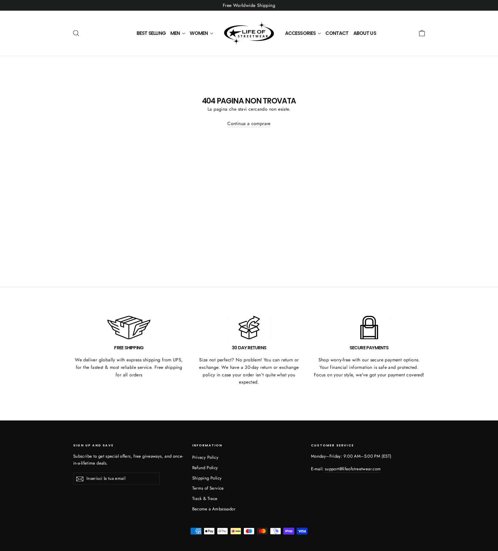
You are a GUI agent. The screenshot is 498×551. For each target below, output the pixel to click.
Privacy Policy (205, 457)
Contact (336, 33)
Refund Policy (205, 468)
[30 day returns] (249, 327)
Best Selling (151, 33)
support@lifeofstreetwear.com (353, 469)
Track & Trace (205, 498)
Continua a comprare (249, 123)
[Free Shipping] (128, 327)
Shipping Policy (207, 478)
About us (364, 33)
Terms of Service (208, 488)
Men (175, 33)
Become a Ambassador (214, 509)
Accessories (301, 33)
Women (199, 33)
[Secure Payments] (369, 327)
